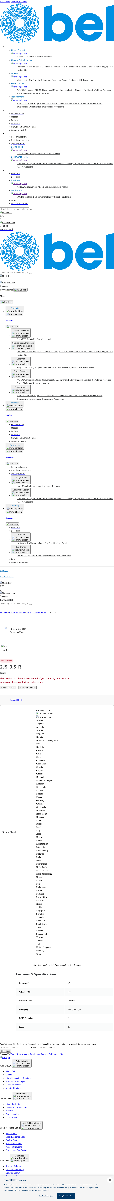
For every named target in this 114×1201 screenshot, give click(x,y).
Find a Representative (19, 1054)
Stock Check (11, 1133)
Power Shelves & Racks (27, 93)
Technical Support (73, 965)
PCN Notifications (25, 167)
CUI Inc (20, 197)
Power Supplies (12, 1114)
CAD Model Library (26, 153)
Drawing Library (13, 1173)
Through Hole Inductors (63, 67)
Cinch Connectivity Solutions (18, 1078)
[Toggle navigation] (20, 289)
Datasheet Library (25, 163)
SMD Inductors (45, 67)
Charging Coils (106, 67)
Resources (10, 133)
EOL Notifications (105, 163)
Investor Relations (19, 1)
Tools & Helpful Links (31, 1123)
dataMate (28, 197)
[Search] (30, 209)
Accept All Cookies (66, 1196)
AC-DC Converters (25, 90)
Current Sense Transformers (41, 107)
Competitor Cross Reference (47, 153)
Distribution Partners (39, 1054)
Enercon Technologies (15, 1081)
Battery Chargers (76, 90)
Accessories (47, 56)
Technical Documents (55, 965)
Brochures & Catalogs (64, 163)
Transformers (11, 1117)
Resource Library (13, 1166)
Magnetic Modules (43, 80)
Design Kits (22, 70)
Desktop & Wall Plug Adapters (97, 90)
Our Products (22, 1093)
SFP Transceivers (86, 80)
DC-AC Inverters (60, 90)
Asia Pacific (62, 187)
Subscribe (5, 1051)
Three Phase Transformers (69, 103)
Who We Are (22, 1061)
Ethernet (9, 1110)
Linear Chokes (93, 67)
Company (10, 170)
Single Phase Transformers (46, 103)
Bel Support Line (56, 1054)
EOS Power (38, 197)
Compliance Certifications (85, 163)
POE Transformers (25, 103)
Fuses (19, 56)
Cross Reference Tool (15, 1137)
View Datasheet (8, 687)
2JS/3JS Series (39, 612)
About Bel (10, 1071)
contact (22, 682)
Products (9, 46)
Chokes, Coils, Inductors (16, 1107)
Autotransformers (89, 103)
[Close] (6, 302)
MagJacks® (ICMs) (26, 80)
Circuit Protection (17, 612)
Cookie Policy (43, 1190)
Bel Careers (5, 1)
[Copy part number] (78, 660)
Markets (9, 110)
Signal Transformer (62, 197)
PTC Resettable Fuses (32, 56)
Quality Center (12, 1140)
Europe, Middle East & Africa (43, 187)
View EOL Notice (27, 687)
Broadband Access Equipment (65, 80)
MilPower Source (13, 1084)
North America (23, 187)
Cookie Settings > (46, 1196)
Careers (9, 1074)
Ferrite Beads (80, 67)
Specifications (39, 965)
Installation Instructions (43, 163)
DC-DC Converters (43, 90)
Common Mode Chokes (27, 67)
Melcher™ (49, 197)
